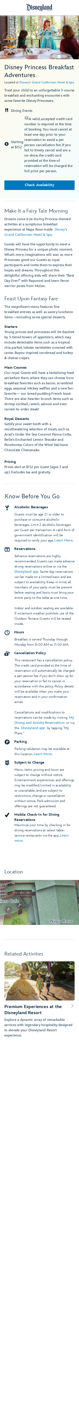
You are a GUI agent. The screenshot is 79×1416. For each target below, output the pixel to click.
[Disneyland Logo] (39, 7)
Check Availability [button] (39, 185)
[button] (49, 145)
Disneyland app (26, 572)
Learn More (63, 540)
